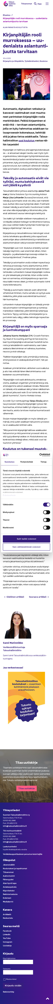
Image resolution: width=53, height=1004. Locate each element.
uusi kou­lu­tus (27, 140)
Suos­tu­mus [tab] (10, 462)
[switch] (46, 512)
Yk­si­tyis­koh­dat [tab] (26, 462)
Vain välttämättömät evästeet (26, 547)
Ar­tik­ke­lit (7, 914)
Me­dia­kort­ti (8, 901)
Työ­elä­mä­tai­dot (32, 61)
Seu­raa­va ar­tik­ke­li (37, 596)
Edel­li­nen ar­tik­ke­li (15, 596)
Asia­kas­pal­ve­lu (10, 886)
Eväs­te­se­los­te (9, 495)
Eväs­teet (7, 898)
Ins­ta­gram (7, 941)
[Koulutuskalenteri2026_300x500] (26, 732)
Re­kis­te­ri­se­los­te (10, 894)
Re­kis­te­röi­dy (8, 991)
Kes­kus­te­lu (8, 918)
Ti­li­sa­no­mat (26, 3)
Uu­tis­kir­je (7, 945)
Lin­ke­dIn (6, 934)
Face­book (7, 930)
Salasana (6, 968)
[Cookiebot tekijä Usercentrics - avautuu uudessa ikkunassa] (39, 455)
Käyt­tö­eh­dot (9, 890)
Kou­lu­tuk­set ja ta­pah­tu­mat (15, 868)
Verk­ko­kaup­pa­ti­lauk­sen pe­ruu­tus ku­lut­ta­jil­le (22, 854)
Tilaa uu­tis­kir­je (26, 788)
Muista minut (11, 979)
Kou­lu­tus (44, 61)
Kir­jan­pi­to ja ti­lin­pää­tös (13, 61)
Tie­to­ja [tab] (43, 462)
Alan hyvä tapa (9, 883)
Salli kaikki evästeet (26, 539)
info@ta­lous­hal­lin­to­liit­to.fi (15, 826)
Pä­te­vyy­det (8, 879)
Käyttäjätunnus (9, 958)
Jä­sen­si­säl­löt (9, 864)
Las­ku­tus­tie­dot (10, 846)
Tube (8, 938)
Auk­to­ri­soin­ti (9, 875)
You (4, 938)
